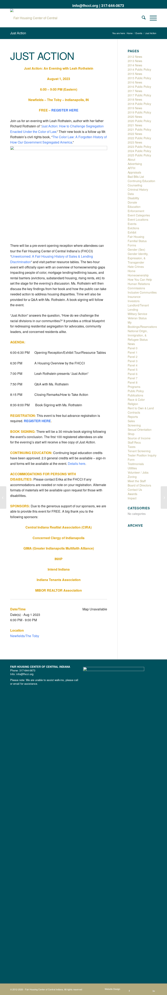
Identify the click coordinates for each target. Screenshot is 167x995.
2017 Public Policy (139, 95)
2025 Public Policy (139, 155)
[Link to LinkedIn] (154, 5)
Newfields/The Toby (24, 635)
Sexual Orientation (140, 429)
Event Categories (139, 215)
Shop (131, 434)
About (131, 159)
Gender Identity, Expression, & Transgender (138, 258)
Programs (134, 387)
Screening (134, 425)
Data (131, 194)
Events (132, 224)
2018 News (135, 99)
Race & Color (136, 399)
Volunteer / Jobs (138, 472)
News (131, 344)
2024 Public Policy (139, 151)
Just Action (18, 33)
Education (134, 207)
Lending (133, 309)
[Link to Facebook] (129, 5)
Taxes (131, 447)
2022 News (135, 134)
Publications (135, 395)
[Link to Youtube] (148, 5)
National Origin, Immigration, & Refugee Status (138, 335)
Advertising (135, 164)
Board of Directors (139, 485)
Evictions (133, 228)
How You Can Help (140, 279)
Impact (132, 498)
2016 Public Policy (139, 87)
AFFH (131, 168)
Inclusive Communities (142, 292)
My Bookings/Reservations (142, 324)
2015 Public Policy (139, 78)
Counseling (135, 185)
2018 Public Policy (139, 104)
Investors (134, 301)
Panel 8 (132, 382)
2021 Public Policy (139, 129)
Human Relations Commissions (139, 286)
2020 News (135, 117)
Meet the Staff (137, 481)
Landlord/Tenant (138, 305)
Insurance (134, 297)
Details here (76, 463)
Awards (132, 494)
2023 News (135, 142)
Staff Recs (134, 442)
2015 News (135, 74)
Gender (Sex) (136, 249)
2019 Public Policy (139, 112)
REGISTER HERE (64, 110)
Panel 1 (132, 352)
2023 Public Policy (139, 147)
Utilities (132, 468)
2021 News (135, 125)
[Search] (142, 18)
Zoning (132, 477)
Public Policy (136, 391)
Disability (133, 198)
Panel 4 (132, 365)
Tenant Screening (139, 451)
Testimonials (136, 464)
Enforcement (136, 211)
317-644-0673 (112, 5)
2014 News (135, 65)
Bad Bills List (136, 177)
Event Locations (138, 219)
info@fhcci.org (85, 5)
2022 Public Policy (139, 138)
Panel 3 (132, 361)
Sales (131, 421)
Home (131, 271)
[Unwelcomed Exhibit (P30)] (3, 497)
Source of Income (139, 438)
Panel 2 (132, 357)
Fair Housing (136, 237)
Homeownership (138, 275)
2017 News (135, 91)
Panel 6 (132, 374)
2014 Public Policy (139, 69)
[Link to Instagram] (141, 5)
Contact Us (135, 489)
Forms (132, 245)
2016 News (135, 82)
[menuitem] (142, 18)
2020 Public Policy (139, 121)
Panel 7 (132, 378)
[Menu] (151, 18)
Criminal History (138, 189)
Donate (132, 202)
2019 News (135, 108)
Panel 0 (132, 348)
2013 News (135, 61)
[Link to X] (135, 5)
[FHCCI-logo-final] (37, 18)
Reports (133, 417)
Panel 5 (132, 369)
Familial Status (137, 241)
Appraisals (134, 172)
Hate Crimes (136, 267)
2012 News (135, 57)
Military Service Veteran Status (137, 316)
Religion (133, 404)
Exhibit (132, 232)
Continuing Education (141, 181)
